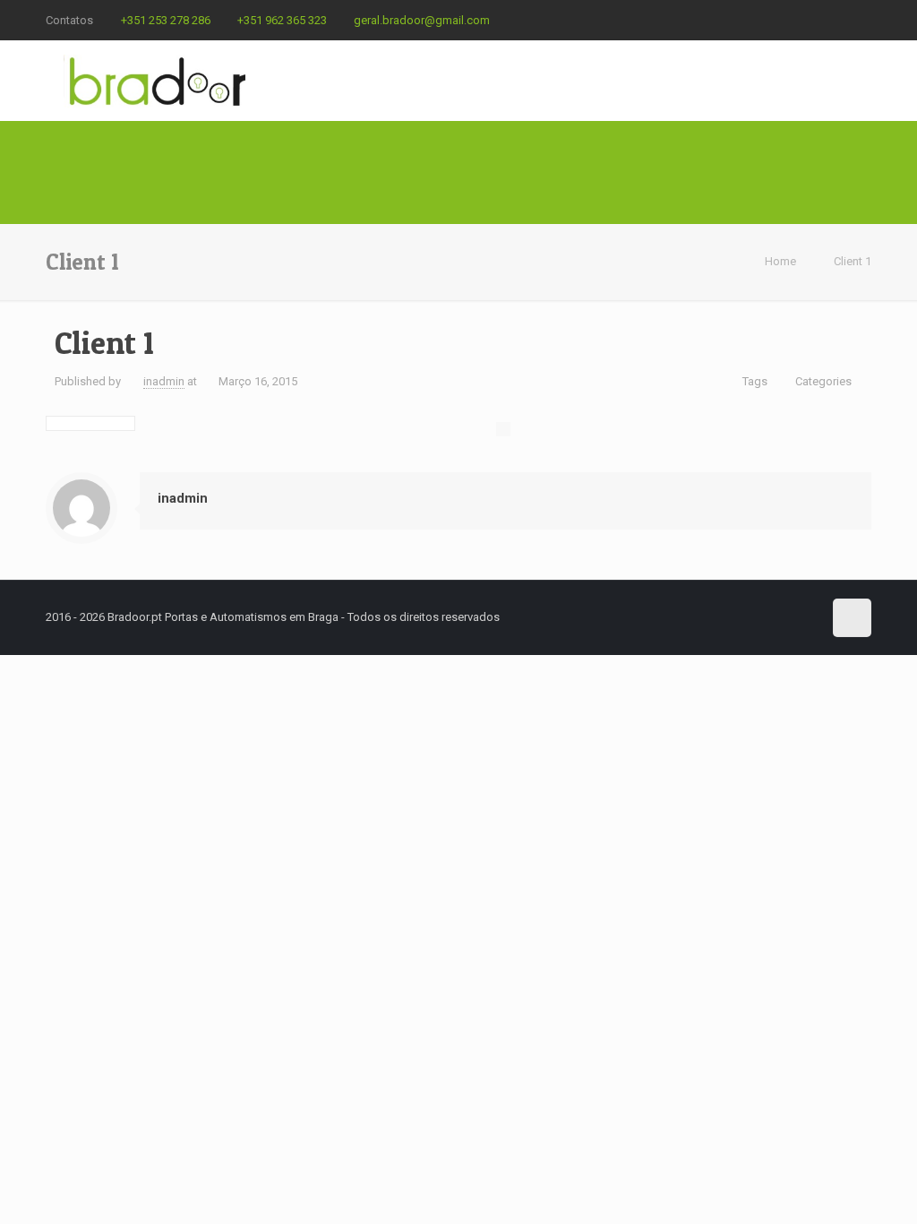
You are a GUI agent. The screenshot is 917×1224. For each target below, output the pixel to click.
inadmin (163, 381)
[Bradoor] (157, 80)
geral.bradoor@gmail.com (422, 20)
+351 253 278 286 (165, 20)
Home (780, 261)
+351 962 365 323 (282, 20)
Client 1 (852, 261)
